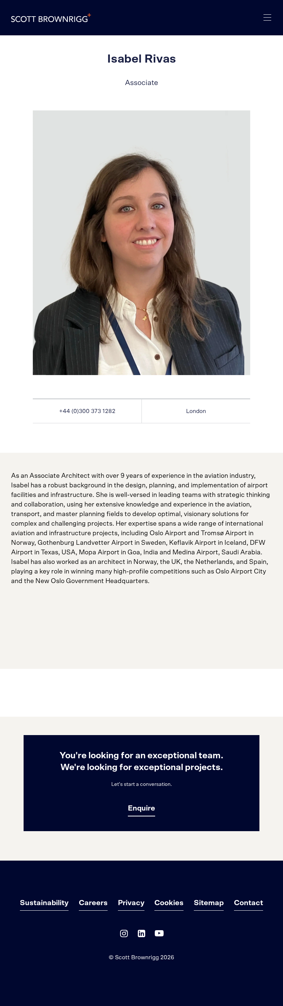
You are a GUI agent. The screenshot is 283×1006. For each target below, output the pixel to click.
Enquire (141, 808)
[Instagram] (123, 935)
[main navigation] (267, 17)
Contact (248, 903)
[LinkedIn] (141, 935)
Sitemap (209, 903)
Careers (93, 903)
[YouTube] (159, 935)
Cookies (169, 903)
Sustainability (44, 903)
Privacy (131, 903)
